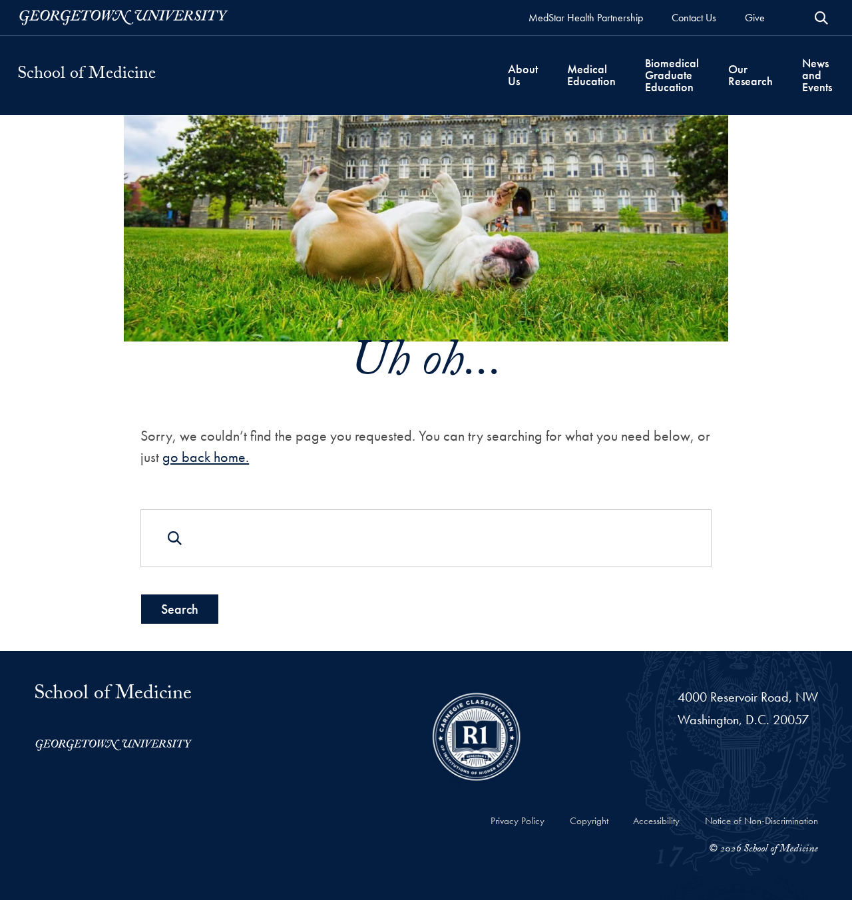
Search (179, 609)
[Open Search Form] (821, 18)
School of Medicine (86, 75)
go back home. (205, 457)
